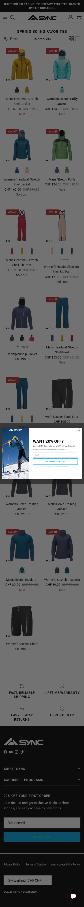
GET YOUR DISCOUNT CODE (55, 461)
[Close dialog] (79, 430)
